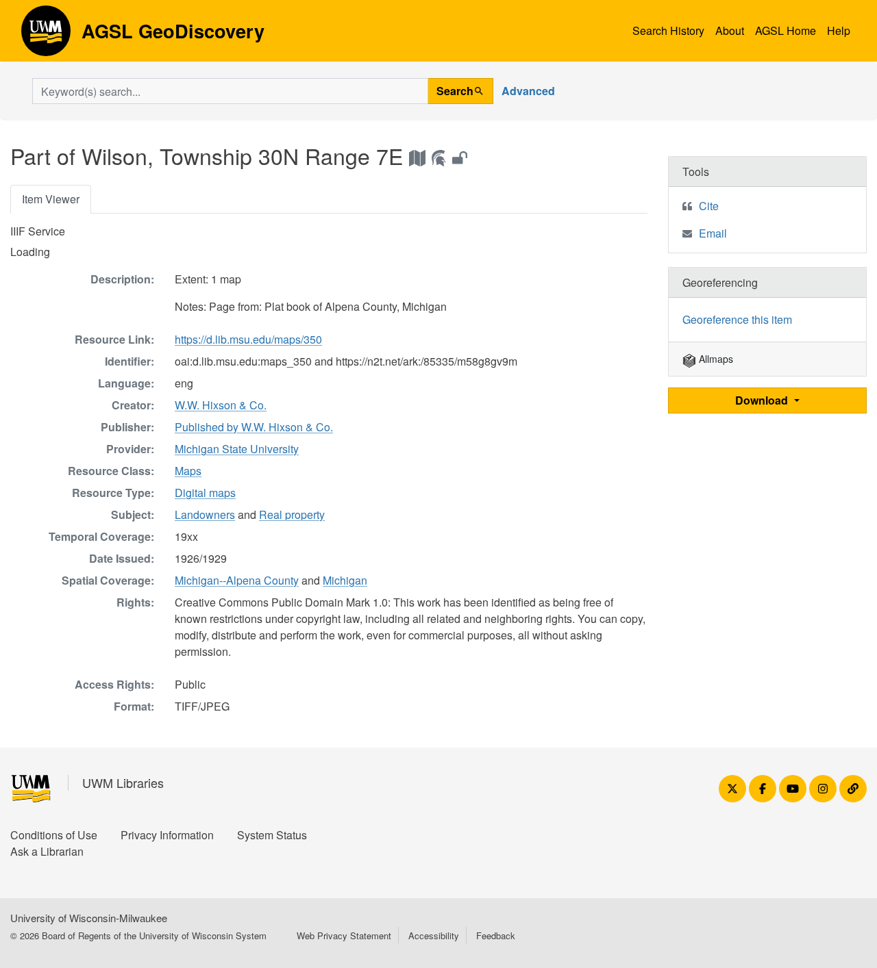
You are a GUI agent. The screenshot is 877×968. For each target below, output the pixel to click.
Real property (292, 514)
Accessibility (433, 935)
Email (713, 233)
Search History (668, 30)
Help (838, 30)
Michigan (345, 580)
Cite (709, 206)
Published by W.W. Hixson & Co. (254, 427)
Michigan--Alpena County (237, 580)
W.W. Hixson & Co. (221, 405)
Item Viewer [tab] (50, 199)
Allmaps (714, 359)
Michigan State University (237, 449)
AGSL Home (785, 30)
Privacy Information (167, 835)
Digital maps (205, 492)
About (729, 30)
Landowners (205, 514)
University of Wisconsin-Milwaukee (88, 917)
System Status (272, 835)
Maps (188, 471)
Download (763, 400)
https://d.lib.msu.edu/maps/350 (248, 339)
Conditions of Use (53, 835)
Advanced (528, 91)
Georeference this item (737, 319)
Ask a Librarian (47, 851)
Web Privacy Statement (344, 935)
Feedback (495, 935)
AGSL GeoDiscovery (45, 36)
